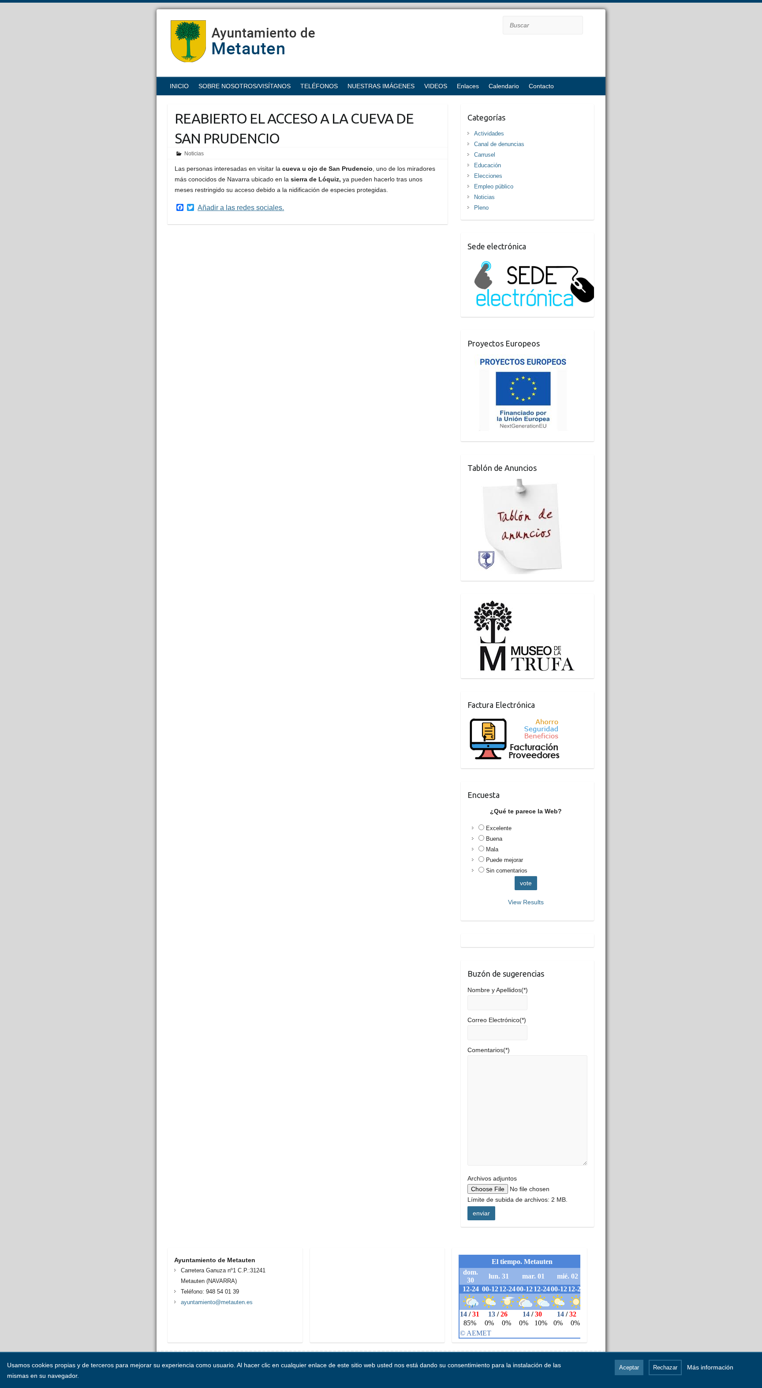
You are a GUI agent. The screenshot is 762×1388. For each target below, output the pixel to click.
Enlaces (468, 86)
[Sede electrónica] (530, 262)
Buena (494, 838)
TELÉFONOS (319, 86)
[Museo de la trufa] (521, 605)
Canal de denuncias (499, 144)
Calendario (504, 86)
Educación (487, 165)
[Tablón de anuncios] (522, 484)
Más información (710, 1367)
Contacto (541, 86)
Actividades (489, 133)
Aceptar (629, 1367)
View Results (526, 902)
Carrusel (484, 154)
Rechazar (665, 1367)
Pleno (481, 207)
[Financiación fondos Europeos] (519, 359)
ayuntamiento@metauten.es (217, 1302)
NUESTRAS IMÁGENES (381, 86)
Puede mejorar (504, 860)
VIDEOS (435, 86)
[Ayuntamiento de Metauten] (243, 44)
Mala (492, 849)
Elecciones (488, 176)
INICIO (179, 86)
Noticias (194, 153)
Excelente (499, 828)
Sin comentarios (506, 870)
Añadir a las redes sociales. (241, 207)
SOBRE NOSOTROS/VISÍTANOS (244, 86)
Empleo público (493, 186)
